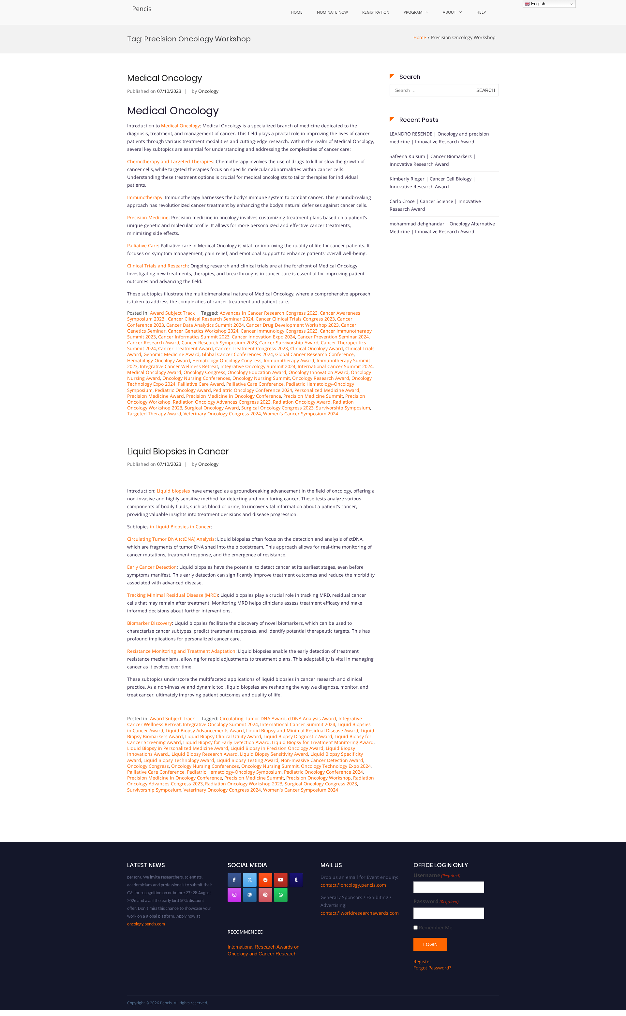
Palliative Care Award (201, 384)
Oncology (208, 91)
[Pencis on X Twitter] (250, 880)
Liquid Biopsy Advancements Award (205, 730)
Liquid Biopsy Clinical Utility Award (223, 736)
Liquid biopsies (173, 491)
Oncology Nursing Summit (261, 378)
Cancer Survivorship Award (289, 342)
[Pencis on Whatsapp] (281, 895)
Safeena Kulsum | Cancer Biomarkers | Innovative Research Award (433, 160)
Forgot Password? (432, 968)
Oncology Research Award (320, 378)
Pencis (142, 8)
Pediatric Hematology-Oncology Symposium (234, 772)
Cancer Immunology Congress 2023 (279, 331)
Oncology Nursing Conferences (196, 378)
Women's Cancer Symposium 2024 (300, 413)
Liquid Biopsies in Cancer (178, 451)
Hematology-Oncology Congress (226, 360)
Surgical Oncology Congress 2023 (277, 408)
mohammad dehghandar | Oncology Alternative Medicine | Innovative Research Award (442, 228)
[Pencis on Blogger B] (265, 880)
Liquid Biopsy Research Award (204, 754)
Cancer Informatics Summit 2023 (194, 337)
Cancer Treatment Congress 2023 (251, 348)
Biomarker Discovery (149, 623)
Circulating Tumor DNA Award (253, 718)
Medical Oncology (164, 78)
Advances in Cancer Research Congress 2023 (269, 313)
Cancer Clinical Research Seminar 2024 (210, 319)
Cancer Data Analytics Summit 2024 (205, 325)
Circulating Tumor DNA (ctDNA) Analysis (171, 539)
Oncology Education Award (257, 372)
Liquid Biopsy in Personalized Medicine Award (177, 748)
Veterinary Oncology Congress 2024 (222, 413)
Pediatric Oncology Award (183, 390)
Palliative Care (142, 245)
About (449, 12)
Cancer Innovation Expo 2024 (263, 337)
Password (436, 901)
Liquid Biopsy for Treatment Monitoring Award (323, 742)
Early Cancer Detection (152, 567)
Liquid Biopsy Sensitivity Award (274, 754)
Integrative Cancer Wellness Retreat (179, 366)
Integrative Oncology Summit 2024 (257, 366)
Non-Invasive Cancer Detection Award (322, 760)
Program (413, 12)
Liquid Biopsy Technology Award (178, 760)
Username (436, 875)
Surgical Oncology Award (212, 408)
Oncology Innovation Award (319, 372)
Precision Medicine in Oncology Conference (233, 396)
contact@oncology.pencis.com (353, 885)
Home (297, 12)
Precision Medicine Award (155, 396)
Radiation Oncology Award (302, 402)
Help (481, 12)
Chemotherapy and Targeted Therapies (170, 161)
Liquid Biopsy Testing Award (247, 760)
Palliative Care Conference (255, 384)
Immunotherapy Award (289, 360)
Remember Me (435, 927)
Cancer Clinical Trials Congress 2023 (295, 319)
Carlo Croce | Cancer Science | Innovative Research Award (435, 205)
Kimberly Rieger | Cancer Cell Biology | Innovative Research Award (432, 183)
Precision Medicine (148, 217)
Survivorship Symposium (343, 408)
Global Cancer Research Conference (314, 354)
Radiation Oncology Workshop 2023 (243, 783)
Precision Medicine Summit (313, 396)
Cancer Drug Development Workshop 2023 (292, 325)
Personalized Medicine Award (326, 390)
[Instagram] (234, 895)
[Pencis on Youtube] (281, 880)
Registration (375, 12)
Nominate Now (332, 12)
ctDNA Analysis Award (312, 718)
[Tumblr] (296, 880)
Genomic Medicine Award (171, 354)
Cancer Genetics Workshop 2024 (203, 331)
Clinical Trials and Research (157, 266)
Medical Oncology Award (154, 372)
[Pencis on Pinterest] (265, 895)
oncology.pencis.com (146, 915)
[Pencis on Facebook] (234, 880)
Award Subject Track (172, 313)
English (537, 3)
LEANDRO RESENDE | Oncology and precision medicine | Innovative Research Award (439, 138)
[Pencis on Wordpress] (250, 895)
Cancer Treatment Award (185, 348)
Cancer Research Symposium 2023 (219, 342)
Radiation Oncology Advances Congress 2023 (222, 402)
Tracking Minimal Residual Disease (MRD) (172, 595)
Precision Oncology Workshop (318, 778)
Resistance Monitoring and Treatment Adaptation (181, 651)
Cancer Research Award (153, 342)
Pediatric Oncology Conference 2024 (252, 390)
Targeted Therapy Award (154, 413)
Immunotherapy (144, 197)
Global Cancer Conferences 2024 (237, 354)
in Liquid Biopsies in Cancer (180, 526)
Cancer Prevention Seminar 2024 (333, 337)
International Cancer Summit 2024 (335, 366)
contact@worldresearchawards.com (359, 913)
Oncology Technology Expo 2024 (336, 766)
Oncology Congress (204, 372)
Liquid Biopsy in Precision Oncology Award (277, 748)
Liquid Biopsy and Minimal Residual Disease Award (302, 730)
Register (422, 961)
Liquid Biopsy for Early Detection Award (226, 742)
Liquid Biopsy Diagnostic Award (297, 736)
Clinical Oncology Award (316, 348)
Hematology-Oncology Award (158, 360)
